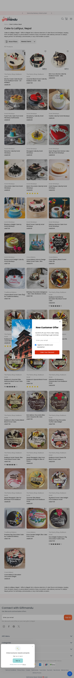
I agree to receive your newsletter (45, 346)
